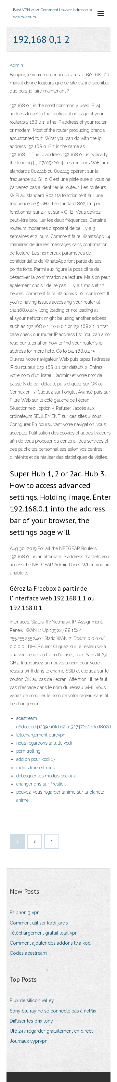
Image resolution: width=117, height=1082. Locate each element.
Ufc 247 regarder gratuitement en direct (51, 1031)
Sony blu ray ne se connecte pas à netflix (53, 1010)
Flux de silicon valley (32, 1000)
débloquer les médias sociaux (46, 775)
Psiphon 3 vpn (25, 912)
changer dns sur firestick (41, 783)
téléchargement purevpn (40, 734)
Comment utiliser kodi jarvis (39, 922)
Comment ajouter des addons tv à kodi (51, 943)
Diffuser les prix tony (31, 1021)
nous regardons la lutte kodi (44, 743)
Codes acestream (28, 953)
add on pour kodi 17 (35, 759)
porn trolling (28, 751)
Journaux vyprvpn (28, 1041)
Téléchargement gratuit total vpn (44, 933)
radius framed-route (36, 767)
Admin (16, 65)
